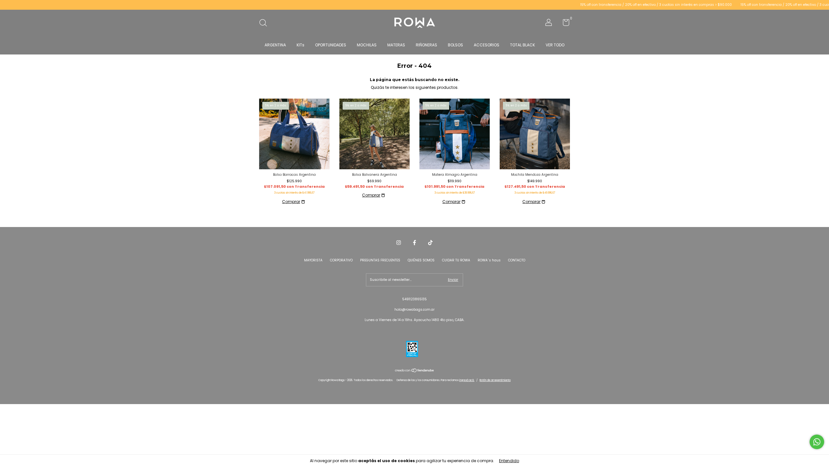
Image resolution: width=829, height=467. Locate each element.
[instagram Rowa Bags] (398, 243)
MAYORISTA (313, 260)
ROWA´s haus (489, 260)
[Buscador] (265, 23)
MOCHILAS (367, 45)
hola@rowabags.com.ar (414, 309)
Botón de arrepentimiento (495, 380)
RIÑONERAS (426, 45)
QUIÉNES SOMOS (421, 260)
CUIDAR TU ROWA (456, 260)
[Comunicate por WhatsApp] (817, 442)
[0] (563, 24)
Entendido (509, 460)
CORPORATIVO (341, 260)
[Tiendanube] (414, 371)
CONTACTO (516, 260)
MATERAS (396, 45)
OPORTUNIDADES (330, 45)
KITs (300, 45)
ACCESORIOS (486, 45)
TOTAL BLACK (522, 45)
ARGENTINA (275, 45)
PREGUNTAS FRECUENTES (380, 260)
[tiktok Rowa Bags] (430, 243)
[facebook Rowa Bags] (414, 243)
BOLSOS (455, 45)
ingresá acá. (466, 380)
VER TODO (555, 45)
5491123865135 (414, 299)
